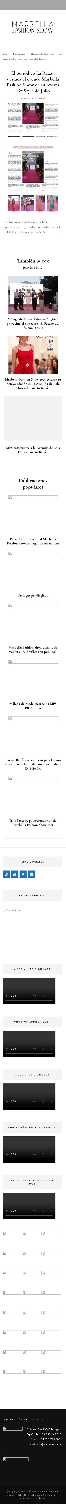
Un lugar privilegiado (33, 595)
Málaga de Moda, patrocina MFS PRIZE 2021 (33, 706)
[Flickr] (31, 874)
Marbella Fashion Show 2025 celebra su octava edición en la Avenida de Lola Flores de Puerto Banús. (33, 383)
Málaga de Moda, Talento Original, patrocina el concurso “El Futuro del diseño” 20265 (33, 323)
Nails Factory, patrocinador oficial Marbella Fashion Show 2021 (33, 822)
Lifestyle (25, 222)
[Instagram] (6, 874)
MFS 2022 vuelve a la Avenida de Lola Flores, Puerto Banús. (33, 450)
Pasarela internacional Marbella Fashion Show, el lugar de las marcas (33, 541)
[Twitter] (23, 874)
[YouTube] (14, 874)
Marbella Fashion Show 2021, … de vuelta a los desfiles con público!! (33, 649)
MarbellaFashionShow (34, 98)
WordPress (40, 1498)
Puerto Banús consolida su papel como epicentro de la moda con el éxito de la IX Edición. (33, 764)
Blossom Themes (51, 1495)
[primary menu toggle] (5, 5)
